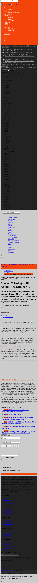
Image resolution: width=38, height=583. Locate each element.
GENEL (6, 7)
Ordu (5, 161)
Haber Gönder (8, 503)
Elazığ (6, 113)
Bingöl (6, 95)
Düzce (6, 209)
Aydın (6, 90)
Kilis (5, 206)
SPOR (6, 24)
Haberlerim (7, 537)
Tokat (6, 174)
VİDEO (6, 25)
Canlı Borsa (11, 249)
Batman (6, 194)
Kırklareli (7, 140)
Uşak (5, 181)
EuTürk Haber (8, 271)
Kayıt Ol (10, 250)
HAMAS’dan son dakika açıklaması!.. (16, 59)
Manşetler (7, 535)
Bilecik (6, 93)
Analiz (10, 225)
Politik (10, 224)
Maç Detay (7, 525)
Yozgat (6, 184)
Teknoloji (11, 30)
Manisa (6, 150)
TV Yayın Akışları (13, 240)
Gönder (3, 446)
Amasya (6, 84)
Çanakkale (7, 103)
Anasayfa (4, 264)
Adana (6, 77)
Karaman (7, 191)
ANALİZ (7, 34)
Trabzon (6, 176)
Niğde (6, 160)
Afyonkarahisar (8, 80)
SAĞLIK (7, 22)
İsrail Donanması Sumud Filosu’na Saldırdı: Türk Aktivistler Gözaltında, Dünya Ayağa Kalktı (17, 61)
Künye (10, 247)
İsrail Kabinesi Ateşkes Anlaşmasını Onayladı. (18, 52)
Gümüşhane (7, 123)
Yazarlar (10, 230)
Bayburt (6, 189)
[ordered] (12, 446)
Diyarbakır (7, 110)
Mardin (6, 153)
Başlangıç (11, 252)
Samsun (6, 166)
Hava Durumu (12, 235)
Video (10, 229)
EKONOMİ (8, 14)
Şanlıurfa (7, 179)
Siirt (5, 168)
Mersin (6, 130)
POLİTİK (7, 16)
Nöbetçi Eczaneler (13, 242)
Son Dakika (11, 219)
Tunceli (6, 178)
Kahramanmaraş (9, 151)
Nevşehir (7, 158)
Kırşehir (6, 141)
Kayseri (6, 138)
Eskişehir (7, 118)
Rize (5, 163)
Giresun (6, 122)
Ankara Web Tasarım (7, 570)
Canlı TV (11, 239)
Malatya (6, 148)
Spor (9, 232)
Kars (5, 135)
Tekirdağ (7, 173)
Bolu (5, 98)
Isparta (6, 128)
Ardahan (7, 199)
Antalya (6, 87)
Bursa (6, 102)
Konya (6, 145)
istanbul (6, 131)
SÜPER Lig (11, 20)
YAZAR (7, 32)
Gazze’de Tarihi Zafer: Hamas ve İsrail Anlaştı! (19, 54)
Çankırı (6, 105)
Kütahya (6, 146)
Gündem (10, 9)
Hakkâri (6, 125)
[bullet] (14, 446)
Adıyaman (7, 79)
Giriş (9, 244)
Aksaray (6, 188)
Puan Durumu (12, 234)
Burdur (6, 100)
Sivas (6, 171)
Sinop (6, 169)
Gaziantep (7, 120)
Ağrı (5, 82)
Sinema (6, 544)
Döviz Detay (8, 514)
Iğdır (5, 201)
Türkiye (10, 17)
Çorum (6, 107)
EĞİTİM (7, 27)
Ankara (6, 85)
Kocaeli (6, 143)
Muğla (6, 155)
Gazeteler (11, 245)
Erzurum (7, 117)
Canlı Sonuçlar (12, 237)
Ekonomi (10, 222)
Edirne (6, 112)
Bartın (6, 197)
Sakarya (6, 164)
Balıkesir (7, 92)
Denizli (6, 108)
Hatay (6, 126)
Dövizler (7, 520)
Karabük (7, 204)
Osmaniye (7, 207)
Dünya (10, 19)
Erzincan (7, 115)
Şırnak (6, 196)
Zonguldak (7, 186)
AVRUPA (7, 11)
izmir (5, 133)
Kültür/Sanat (11, 29)
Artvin (6, 89)
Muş (5, 156)
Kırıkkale (7, 193)
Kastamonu (7, 136)
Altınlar (6, 509)
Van (5, 183)
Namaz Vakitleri (13, 217)
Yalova (6, 202)
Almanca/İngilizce (13, 12)
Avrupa (10, 221)
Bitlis (5, 97)
